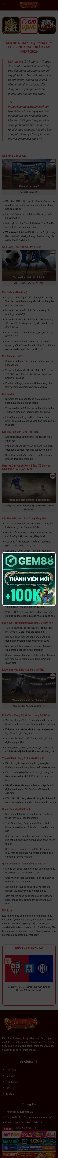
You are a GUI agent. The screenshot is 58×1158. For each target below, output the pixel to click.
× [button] (51, 556)
